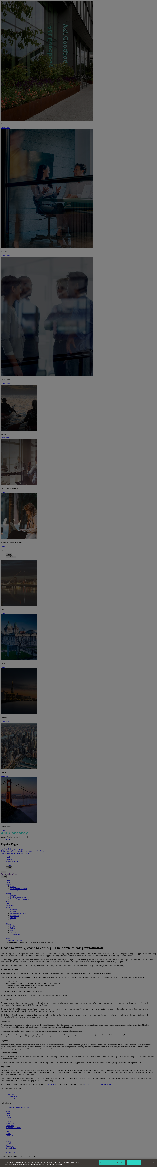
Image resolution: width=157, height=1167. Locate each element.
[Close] (153, 1162)
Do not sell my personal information (112, 1163)
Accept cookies (134, 1163)
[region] (78, 1163)
